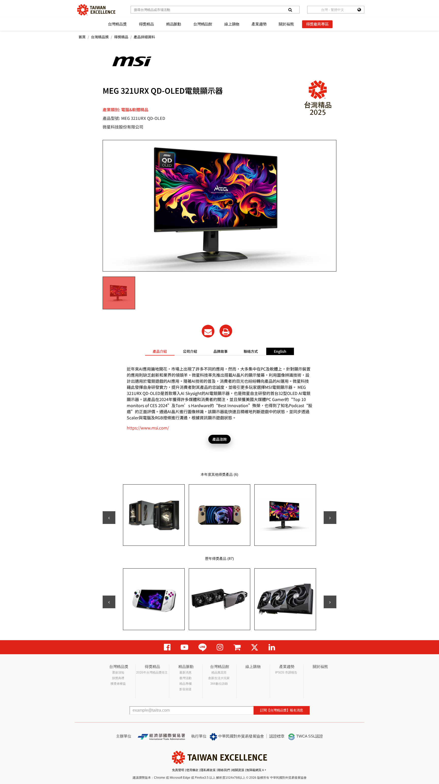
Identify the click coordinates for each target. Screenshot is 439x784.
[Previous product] (109, 517)
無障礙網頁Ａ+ (256, 770)
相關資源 (238, 770)
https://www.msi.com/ (148, 428)
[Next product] (330, 517)
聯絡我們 (224, 770)
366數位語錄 (219, 683)
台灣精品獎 (117, 24)
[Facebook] (167, 647)
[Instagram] (220, 647)
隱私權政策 (208, 770)
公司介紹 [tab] (190, 351)
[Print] (226, 331)
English (280, 351)
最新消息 (185, 672)
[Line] (202, 647)
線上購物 (231, 24)
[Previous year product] (109, 602)
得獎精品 (146, 24)
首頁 (82, 36)
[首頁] (96, 9)
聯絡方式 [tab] (251, 351)
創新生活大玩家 (219, 678)
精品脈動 (173, 24)
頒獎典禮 (118, 678)
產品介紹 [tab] (160, 351)
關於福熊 (286, 24)
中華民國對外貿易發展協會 (240, 736)
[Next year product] (330, 602)
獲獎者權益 (118, 683)
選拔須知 (118, 672)
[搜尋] (290, 9)
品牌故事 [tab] (220, 351)
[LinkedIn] (272, 647)
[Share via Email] (208, 331)
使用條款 (192, 770)
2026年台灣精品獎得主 (152, 672)
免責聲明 (178, 770)
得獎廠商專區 (317, 24)
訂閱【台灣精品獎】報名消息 (281, 710)
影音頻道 (185, 689)
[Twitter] (254, 647)
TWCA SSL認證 (309, 736)
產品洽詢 (219, 439)
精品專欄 (185, 683)
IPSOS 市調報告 (286, 672)
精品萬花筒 (219, 672)
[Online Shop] (237, 647)
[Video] (184, 647)
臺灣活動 (185, 678)
